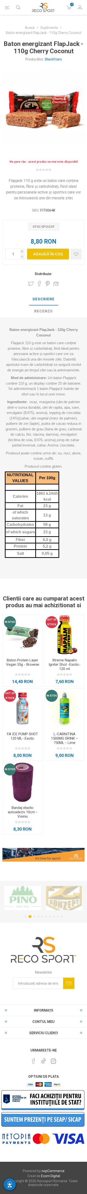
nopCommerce (53, 1171)
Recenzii (43, 311)
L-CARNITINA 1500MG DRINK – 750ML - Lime (64, 738)
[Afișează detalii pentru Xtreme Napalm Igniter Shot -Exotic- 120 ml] (64, 635)
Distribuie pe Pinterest (47, 283)
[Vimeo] (43, 1060)
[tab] (43, 299)
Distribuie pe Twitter (31, 283)
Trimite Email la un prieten (56, 283)
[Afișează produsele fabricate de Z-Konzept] (22, 898)
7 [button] (50, 916)
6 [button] (46, 916)
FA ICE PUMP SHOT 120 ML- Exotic (22, 736)
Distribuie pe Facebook (39, 283)
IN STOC (10, 622)
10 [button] (61, 916)
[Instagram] (53, 1061)
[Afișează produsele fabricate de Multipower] (64, 898)
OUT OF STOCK (52, 622)
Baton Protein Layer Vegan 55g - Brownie (22, 662)
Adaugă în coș (48, 254)
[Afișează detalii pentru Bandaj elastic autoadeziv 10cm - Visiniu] (23, 782)
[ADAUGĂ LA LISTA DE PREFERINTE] (76, 254)
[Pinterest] (33, 1061)
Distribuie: (43, 274)
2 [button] (29, 916)
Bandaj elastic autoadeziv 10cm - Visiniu (22, 812)
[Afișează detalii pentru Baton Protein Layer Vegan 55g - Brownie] (23, 635)
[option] (23, 898)
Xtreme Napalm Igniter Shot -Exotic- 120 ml (64, 664)
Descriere (44, 299)
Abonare (68, 983)
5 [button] (42, 916)
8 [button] (54, 916)
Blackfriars (53, 59)
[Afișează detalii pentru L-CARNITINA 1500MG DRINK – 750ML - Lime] (64, 708)
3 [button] (33, 916)
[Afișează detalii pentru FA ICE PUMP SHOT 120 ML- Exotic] (23, 708)
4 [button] (38, 916)
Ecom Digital (50, 1176)
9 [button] (57, 916)
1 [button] (25, 916)
